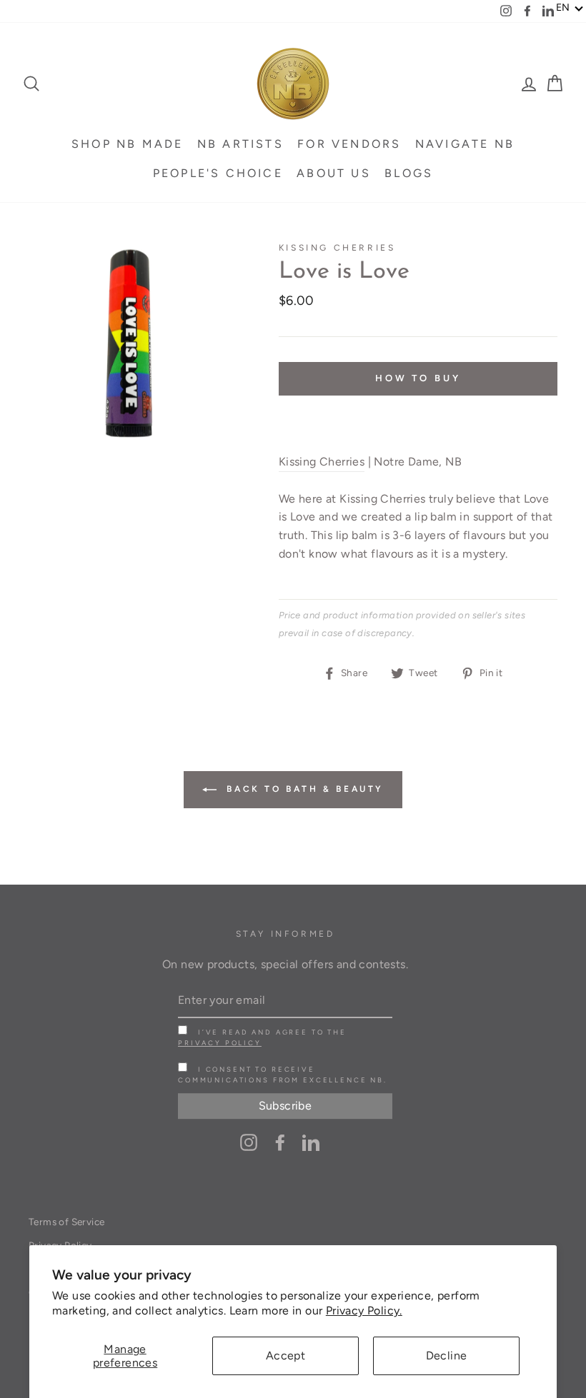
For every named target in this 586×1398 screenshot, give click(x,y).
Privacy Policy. (364, 1310)
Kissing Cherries (337, 248)
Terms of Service (66, 1221)
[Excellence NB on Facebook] (280, 1141)
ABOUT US (334, 173)
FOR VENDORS (349, 144)
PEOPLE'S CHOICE (218, 173)
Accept (285, 1355)
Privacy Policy (220, 1043)
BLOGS (408, 173)
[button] (570, 8)
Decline (446, 1355)
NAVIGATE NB (465, 144)
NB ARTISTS (240, 144)
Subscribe (285, 1106)
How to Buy (418, 378)
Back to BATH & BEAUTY (303, 789)
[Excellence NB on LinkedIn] (310, 1141)
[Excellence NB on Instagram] (248, 1141)
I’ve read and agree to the (262, 1037)
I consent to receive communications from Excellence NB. (282, 1074)
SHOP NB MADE (127, 144)
